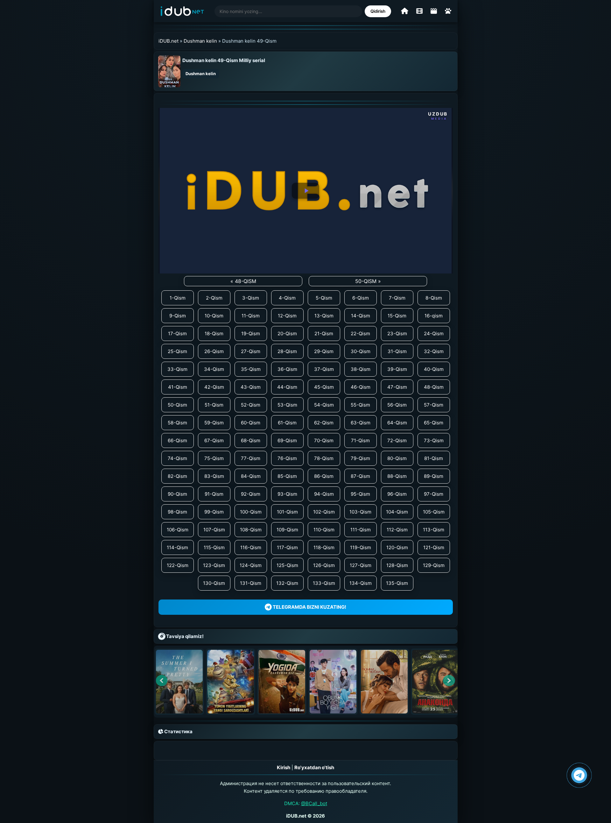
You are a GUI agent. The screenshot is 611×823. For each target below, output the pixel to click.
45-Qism (324, 387)
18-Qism (214, 333)
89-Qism (433, 476)
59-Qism (214, 423)
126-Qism (324, 565)
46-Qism (360, 387)
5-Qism (324, 298)
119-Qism (360, 547)
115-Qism (214, 547)
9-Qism (177, 316)
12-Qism (287, 316)
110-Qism (323, 530)
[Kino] (419, 11)
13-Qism (324, 316)
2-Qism (214, 298)
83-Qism (214, 476)
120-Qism (397, 547)
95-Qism (360, 494)
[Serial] (434, 11)
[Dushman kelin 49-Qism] (169, 71)
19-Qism (250, 333)
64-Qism (397, 423)
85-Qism (287, 476)
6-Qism (360, 298)
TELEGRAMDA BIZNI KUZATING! (309, 607)
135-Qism (397, 583)
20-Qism (287, 333)
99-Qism (214, 512)
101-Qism (287, 512)
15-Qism (397, 316)
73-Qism (434, 440)
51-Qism (214, 405)
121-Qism (433, 547)
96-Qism (397, 494)
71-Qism (360, 440)
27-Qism (250, 351)
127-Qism (360, 565)
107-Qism (214, 530)
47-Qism (397, 387)
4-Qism (287, 298)
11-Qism (251, 316)
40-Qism (434, 369)
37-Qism (324, 369)
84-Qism (251, 476)
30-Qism (360, 351)
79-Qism (360, 458)
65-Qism (433, 423)
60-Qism (250, 423)
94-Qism (324, 494)
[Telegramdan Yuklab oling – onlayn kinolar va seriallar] (579, 775)
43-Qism (251, 387)
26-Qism (214, 351)
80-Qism (397, 458)
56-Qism (397, 405)
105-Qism (434, 512)
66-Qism (177, 440)
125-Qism (287, 565)
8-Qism (433, 298)
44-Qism (287, 387)
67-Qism (214, 440)
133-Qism (324, 583)
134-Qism (360, 583)
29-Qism (324, 351)
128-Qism (397, 565)
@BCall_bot (314, 803)
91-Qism (214, 494)
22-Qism (360, 333)
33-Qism (177, 369)
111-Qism (360, 530)
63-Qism (360, 423)
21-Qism (323, 333)
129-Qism (434, 565)
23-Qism (397, 333)
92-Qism (250, 494)
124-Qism (251, 565)
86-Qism (324, 476)
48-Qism (434, 387)
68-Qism (250, 440)
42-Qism (214, 387)
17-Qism (177, 333)
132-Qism (287, 583)
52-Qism (250, 405)
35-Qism (251, 369)
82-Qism (177, 476)
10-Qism (214, 316)
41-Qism (177, 387)
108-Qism (251, 530)
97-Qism (433, 494)
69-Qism (287, 440)
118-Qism (323, 547)
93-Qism (287, 494)
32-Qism (434, 351)
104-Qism (397, 512)
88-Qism (397, 476)
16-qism (434, 316)
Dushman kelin (200, 41)
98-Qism (177, 512)
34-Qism (214, 369)
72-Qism (397, 440)
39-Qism (397, 369)
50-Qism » (368, 281)
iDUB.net (168, 41)
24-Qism (434, 333)
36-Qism (287, 369)
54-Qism (324, 405)
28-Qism (287, 351)
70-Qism (324, 440)
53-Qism (287, 405)
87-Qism (360, 476)
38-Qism (360, 369)
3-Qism (250, 298)
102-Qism (324, 512)
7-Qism (397, 298)
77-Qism (250, 458)
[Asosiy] (404, 11)
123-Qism (214, 565)
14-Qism (360, 316)
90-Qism (177, 494)
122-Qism (177, 565)
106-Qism (177, 530)
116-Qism (250, 547)
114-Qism (177, 547)
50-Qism (177, 405)
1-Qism (178, 298)
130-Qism (214, 583)
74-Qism (177, 458)
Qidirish (377, 11)
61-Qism (287, 423)
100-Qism (251, 512)
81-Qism (433, 458)
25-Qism (177, 351)
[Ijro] (305, 191)
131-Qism (250, 583)
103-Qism (360, 512)
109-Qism (287, 530)
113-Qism (433, 530)
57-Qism (433, 405)
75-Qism (214, 458)
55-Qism (360, 405)
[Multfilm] (448, 11)
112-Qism (397, 530)
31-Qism (397, 351)
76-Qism (287, 458)
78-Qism (324, 458)
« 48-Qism (243, 281)
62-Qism (324, 423)
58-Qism (177, 423)
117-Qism (287, 547)
